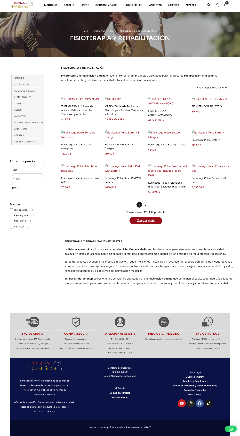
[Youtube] (182, 403)
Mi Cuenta (120, 388)
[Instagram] (191, 403)
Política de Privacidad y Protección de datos (195, 385)
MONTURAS (20, 129)
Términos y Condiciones (195, 381)
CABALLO (19, 78)
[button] (231, 429)
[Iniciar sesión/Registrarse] (217, 5)
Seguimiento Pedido (120, 392)
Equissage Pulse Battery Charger (167, 144)
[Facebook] (200, 403)
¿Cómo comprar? (195, 376)
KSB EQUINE (24, 215)
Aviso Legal (195, 372)
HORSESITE (23, 209)
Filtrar (14, 187)
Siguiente (152, 205)
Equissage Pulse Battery (206, 139)
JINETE (18, 103)
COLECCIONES (21, 84)
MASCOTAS (20, 116)
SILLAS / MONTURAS (25, 141)
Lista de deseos (120, 397)
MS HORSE (23, 221)
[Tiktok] (209, 403)
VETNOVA (22, 226)
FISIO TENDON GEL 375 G (207, 106)
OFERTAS (19, 135)
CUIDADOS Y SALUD (104, 31)
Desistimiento (195, 394)
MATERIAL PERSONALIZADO (28, 122)
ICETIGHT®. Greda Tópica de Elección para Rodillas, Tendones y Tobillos (124, 110)
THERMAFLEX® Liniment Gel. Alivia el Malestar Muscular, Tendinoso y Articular (78, 110)
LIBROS (18, 110)
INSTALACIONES (22, 97)
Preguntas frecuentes (195, 390)
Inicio (86, 31)
